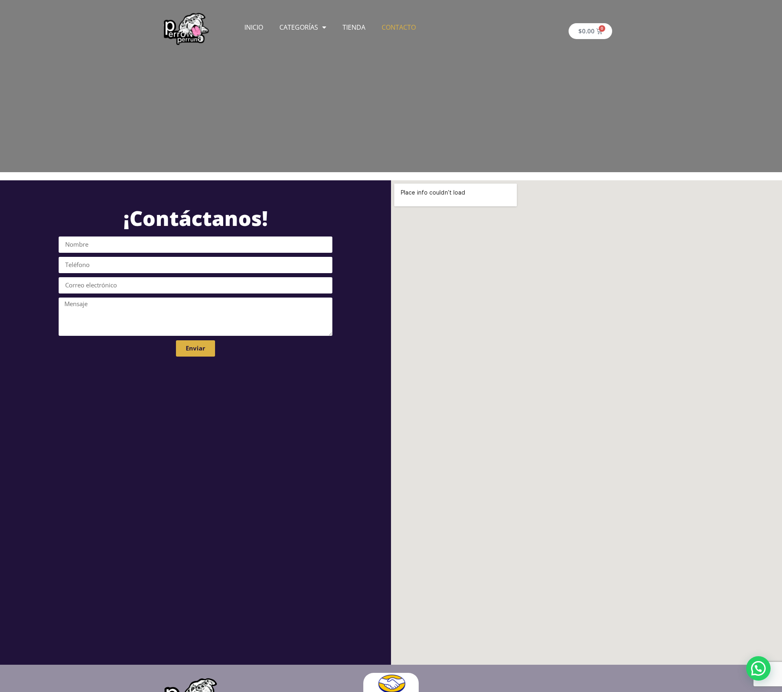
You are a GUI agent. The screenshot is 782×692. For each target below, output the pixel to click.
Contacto (399, 27)
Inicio (253, 27)
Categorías (298, 27)
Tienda (354, 27)
